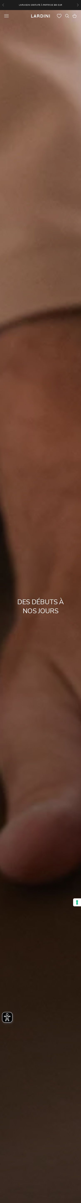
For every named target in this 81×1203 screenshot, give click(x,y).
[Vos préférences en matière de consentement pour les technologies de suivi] (77, 902)
